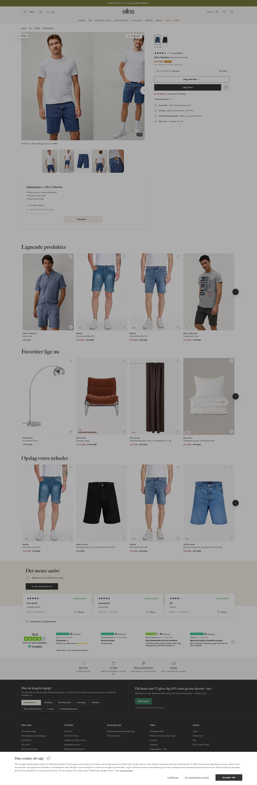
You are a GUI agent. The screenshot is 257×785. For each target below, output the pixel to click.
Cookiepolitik (126, 770)
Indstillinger (173, 777)
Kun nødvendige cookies (197, 777)
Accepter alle (228, 777)
